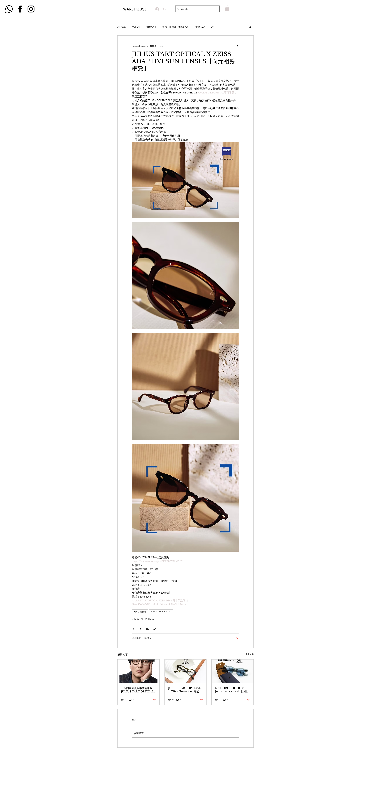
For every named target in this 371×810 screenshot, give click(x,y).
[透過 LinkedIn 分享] (147, 628)
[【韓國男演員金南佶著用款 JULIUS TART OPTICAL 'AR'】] (138, 671)
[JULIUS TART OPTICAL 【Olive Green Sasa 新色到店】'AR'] (186, 671)
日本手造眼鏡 (140, 611)
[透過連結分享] (154, 628)
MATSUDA (200, 26)
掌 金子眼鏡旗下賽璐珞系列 (175, 26)
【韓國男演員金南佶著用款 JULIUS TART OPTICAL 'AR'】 (137, 690)
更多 (213, 26)
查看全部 (249, 654)
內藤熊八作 (151, 26)
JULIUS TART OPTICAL (143, 619)
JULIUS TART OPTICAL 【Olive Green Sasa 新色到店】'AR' (185, 689)
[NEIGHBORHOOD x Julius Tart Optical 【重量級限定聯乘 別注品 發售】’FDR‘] (232, 671)
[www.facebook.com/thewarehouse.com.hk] (20, 9)
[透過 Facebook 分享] (133, 628)
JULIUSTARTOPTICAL (161, 611)
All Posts (121, 26)
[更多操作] (237, 46)
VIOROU (135, 26)
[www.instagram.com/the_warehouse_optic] (31, 9)
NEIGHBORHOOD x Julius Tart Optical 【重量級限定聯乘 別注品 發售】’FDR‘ (231, 689)
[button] (364, 4)
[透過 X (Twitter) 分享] (140, 628)
